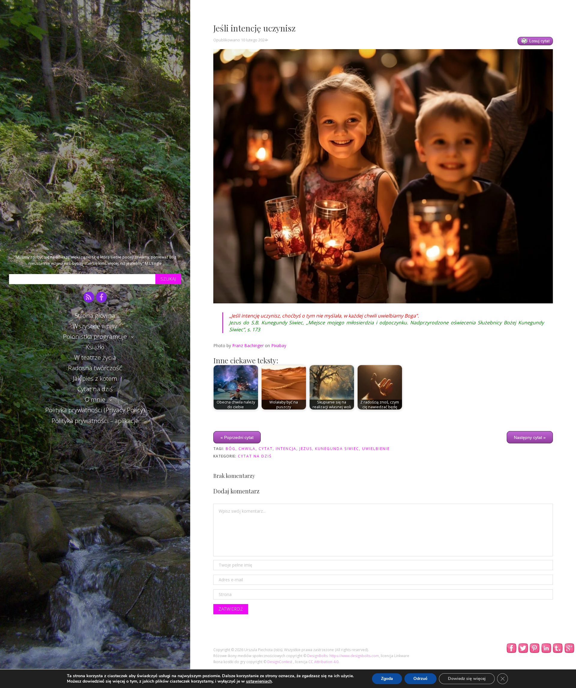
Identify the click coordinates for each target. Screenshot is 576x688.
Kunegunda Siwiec (337, 448)
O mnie (95, 399)
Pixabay (278, 345)
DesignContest (280, 661)
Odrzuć (420, 678)
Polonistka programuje (95, 336)
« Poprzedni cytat (237, 437)
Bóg (231, 448)
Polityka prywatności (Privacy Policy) (95, 410)
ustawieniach (259, 681)
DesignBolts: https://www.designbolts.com (343, 655)
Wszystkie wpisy (95, 326)
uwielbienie (376, 448)
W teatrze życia (95, 357)
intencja (286, 448)
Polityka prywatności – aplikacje (95, 420)
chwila (247, 448)
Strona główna (95, 315)
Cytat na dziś (95, 389)
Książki (95, 347)
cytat (266, 448)
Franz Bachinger (248, 345)
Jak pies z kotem (95, 378)
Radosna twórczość (95, 368)
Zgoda (387, 678)
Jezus (305, 448)
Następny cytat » (530, 437)
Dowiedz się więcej (467, 678)
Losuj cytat (539, 40)
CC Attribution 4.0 (323, 661)
